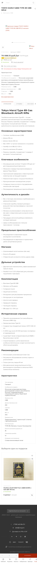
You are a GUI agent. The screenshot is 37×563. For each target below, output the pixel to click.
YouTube (21, 536)
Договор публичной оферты (20, 551)
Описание (7, 103)
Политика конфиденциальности (19, 547)
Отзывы (19, 103)
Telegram (16, 536)
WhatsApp (25, 536)
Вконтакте (12, 536)
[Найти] (33, 2)
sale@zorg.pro (19, 528)
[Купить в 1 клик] (32, 458)
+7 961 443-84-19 (19, 524)
